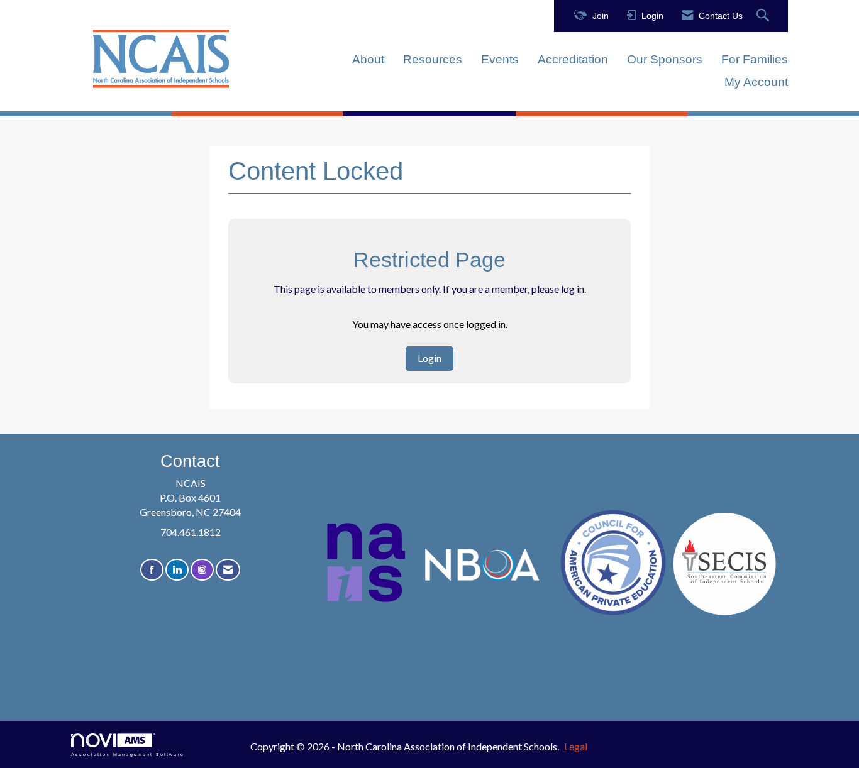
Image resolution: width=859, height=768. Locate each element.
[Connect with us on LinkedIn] (177, 570)
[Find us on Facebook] (151, 570)
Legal (575, 746)
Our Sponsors (664, 59)
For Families (754, 59)
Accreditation (573, 59)
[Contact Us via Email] (228, 570)
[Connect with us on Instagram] (202, 570)
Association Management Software (127, 754)
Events (500, 59)
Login (429, 358)
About (368, 59)
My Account (756, 82)
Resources (432, 59)
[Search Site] (764, 16)
